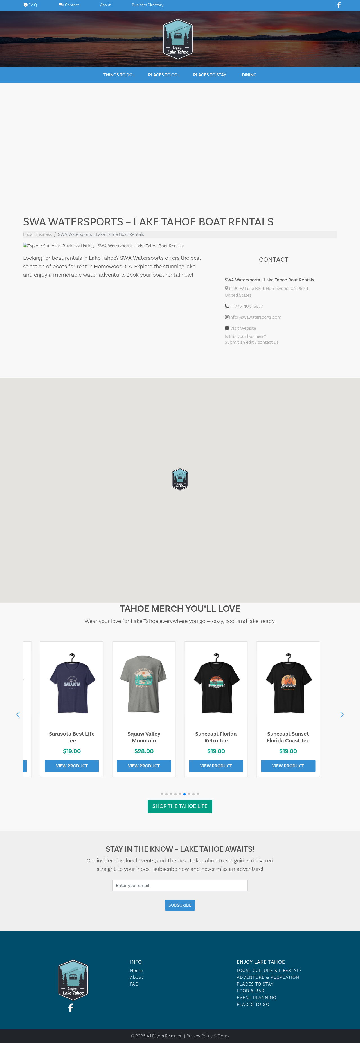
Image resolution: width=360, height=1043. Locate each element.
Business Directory (147, 5)
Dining (249, 75)
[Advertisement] (180, 144)
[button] (342, 715)
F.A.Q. (33, 5)
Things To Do (118, 75)
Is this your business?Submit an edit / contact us (251, 339)
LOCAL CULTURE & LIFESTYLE (269, 970)
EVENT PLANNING (256, 997)
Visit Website (243, 328)
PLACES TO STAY (255, 984)
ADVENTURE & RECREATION (268, 977)
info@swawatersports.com (255, 317)
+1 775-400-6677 (246, 306)
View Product (72, 766)
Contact (71, 5)
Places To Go (162, 75)
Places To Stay (209, 75)
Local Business (37, 234)
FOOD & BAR (251, 991)
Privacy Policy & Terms (207, 1035)
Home (136, 970)
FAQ (134, 984)
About (105, 5)
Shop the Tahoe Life (180, 806)
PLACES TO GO (253, 1004)
